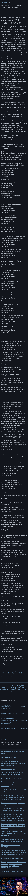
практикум (19, 672)
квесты (4, 672)
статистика (15, 676)
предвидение (6, 676)
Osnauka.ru (4, 2)
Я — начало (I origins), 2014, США (12, 778)
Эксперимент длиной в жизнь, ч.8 (12, 858)
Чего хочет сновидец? (9, 728)
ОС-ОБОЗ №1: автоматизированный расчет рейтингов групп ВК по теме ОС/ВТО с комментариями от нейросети (14, 852)
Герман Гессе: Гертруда (9, 713)
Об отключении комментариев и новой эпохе (7, 706)
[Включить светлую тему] (3, 10)
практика (10, 672)
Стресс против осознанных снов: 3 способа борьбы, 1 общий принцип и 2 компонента (13, 833)
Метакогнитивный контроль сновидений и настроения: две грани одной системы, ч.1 (9, 721)
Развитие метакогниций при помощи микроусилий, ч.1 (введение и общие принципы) (13, 826)
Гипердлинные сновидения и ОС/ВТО (5, 689)
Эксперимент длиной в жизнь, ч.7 (12, 871)
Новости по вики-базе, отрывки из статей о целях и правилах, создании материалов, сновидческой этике (13, 797)
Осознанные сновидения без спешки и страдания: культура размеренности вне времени (13, 784)
